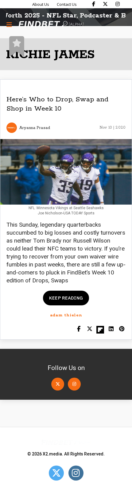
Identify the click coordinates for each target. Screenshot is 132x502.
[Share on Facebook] (79, 329)
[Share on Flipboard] (100, 329)
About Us (40, 4)
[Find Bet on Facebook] (93, 4)
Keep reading (66, 298)
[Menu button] (9, 24)
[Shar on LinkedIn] (111, 329)
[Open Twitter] (57, 384)
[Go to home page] (50, 24)
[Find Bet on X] (105, 4)
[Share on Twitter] (89, 329)
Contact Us (67, 4)
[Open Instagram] (74, 384)
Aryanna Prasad (34, 127)
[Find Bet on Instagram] (117, 4)
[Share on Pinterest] (122, 329)
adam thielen (66, 315)
